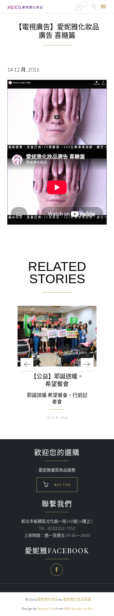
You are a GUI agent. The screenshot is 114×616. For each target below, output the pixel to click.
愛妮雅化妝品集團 (77, 599)
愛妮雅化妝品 (47, 599)
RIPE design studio (78, 608)
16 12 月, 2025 (57, 417)
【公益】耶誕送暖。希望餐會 (57, 380)
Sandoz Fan (46, 608)
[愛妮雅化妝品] (24, 7)
